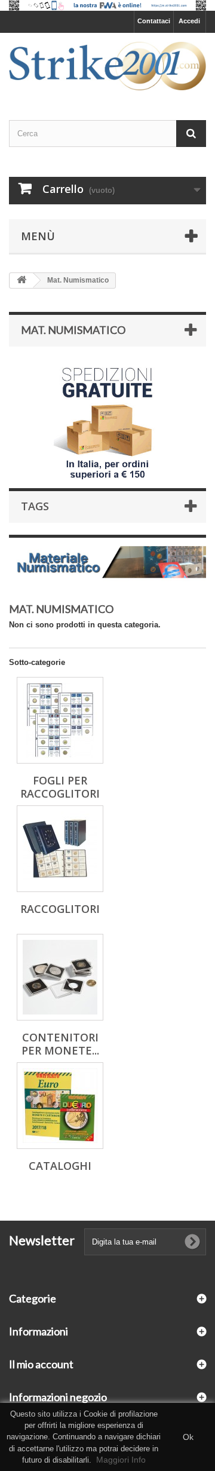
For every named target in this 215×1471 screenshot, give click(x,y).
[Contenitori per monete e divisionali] (60, 977)
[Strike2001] (107, 66)
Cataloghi (60, 1166)
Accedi (189, 20)
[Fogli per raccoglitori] (60, 720)
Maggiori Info (121, 1459)
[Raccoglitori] (60, 848)
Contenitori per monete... (60, 1044)
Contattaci (153, 20)
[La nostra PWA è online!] (107, 5)
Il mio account (41, 1364)
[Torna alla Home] (21, 280)
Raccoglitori (60, 909)
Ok (188, 1437)
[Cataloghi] (60, 1105)
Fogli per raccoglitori (60, 787)
